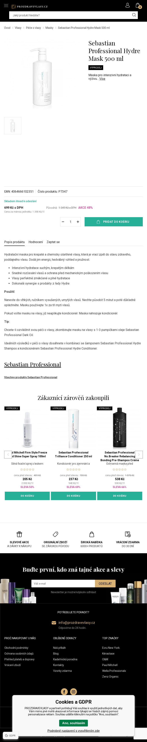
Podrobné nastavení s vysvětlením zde (73, 730)
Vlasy (18, 27)
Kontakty (58, 665)
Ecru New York (111, 647)
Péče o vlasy (33, 27)
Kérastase (108, 653)
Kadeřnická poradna (65, 659)
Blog (56, 653)
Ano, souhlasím (73, 723)
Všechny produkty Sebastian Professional (30, 377)
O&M (105, 659)
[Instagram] (73, 691)
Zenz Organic (110, 676)
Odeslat (105, 583)
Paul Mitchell (110, 665)
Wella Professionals (114, 670)
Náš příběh (59, 647)
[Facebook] (64, 691)
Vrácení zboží (12, 665)
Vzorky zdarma (62, 670)
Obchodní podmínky (16, 647)
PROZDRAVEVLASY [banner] (29, 6)
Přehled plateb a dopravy (19, 659)
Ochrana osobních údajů (18, 653)
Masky (49, 27)
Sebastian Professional (32, 364)
